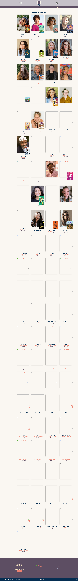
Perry (25, 367)
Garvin (24, 179)
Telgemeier (24, 458)
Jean (39, 253)
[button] (57, 7)
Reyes (53, 367)
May (67, 276)
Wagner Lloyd (67, 480)
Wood (39, 526)
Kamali (53, 253)
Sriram (67, 412)
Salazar (67, 389)
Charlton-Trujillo (52, 82)
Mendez (53, 298)
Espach (53, 129)
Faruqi (67, 129)
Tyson (67, 458)
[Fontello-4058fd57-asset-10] (61, 566)
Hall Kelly (53, 203)
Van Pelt (39, 480)
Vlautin (52, 480)
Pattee (67, 344)
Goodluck (39, 179)
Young (24, 549)
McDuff (25, 298)
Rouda (53, 389)
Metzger (67, 298)
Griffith (24, 203)
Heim (25, 228)
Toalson (40, 458)
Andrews (39, 34)
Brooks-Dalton (38, 59)
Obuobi (53, 344)
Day (25, 131)
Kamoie (67, 253)
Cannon (67, 57)
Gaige (53, 154)
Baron (67, 34)
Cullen (38, 104)
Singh (52, 412)
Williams (53, 503)
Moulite (55, 321)
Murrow (67, 321)
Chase (67, 82)
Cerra (40, 82)
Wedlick (24, 503)
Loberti (39, 276)
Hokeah (53, 230)
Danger (67, 104)
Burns (53, 59)
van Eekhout (24, 480)
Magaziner (53, 276)
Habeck (38, 205)
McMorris (39, 298)
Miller (24, 321)
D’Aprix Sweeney (53, 106)
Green (67, 181)
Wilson (67, 503)
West (39, 503)
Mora (38, 321)
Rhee (68, 367)
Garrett (67, 154)
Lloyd (25, 276)
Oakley (39, 344)
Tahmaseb (68, 435)
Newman (24, 344)
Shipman (38, 412)
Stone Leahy (38, 435)
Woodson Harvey (53, 526)
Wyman (68, 526)
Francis (24, 156)
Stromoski (52, 435)
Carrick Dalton (24, 82)
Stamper (24, 435)
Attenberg (53, 34)
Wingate (24, 526)
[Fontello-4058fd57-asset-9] (58, 566)
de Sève (39, 130)
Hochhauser (39, 230)
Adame (24, 34)
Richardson (39, 389)
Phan (39, 367)
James (25, 253)
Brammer (24, 59)
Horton (67, 230)
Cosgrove (24, 104)
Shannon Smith (24, 412)
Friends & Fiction (37, 153)
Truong (53, 458)
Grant (53, 179)
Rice (26, 389)
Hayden (67, 203)
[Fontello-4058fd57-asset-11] (55, 566)
